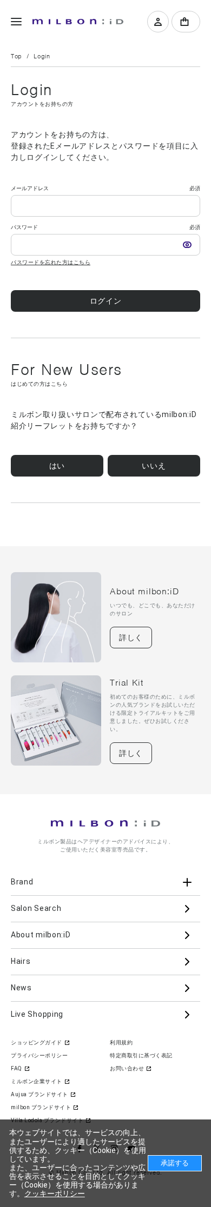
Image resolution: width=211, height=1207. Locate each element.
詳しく (131, 637)
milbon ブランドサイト (41, 1107)
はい (57, 465)
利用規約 (121, 1042)
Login (42, 56)
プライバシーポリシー (39, 1055)
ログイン (106, 301)
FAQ (16, 1068)
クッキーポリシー (54, 1193)
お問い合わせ (127, 1068)
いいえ (154, 465)
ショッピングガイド (36, 1042)
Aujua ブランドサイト (39, 1094)
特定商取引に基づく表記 (141, 1055)
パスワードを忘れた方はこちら (50, 262)
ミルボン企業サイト (36, 1081)
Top (16, 56)
